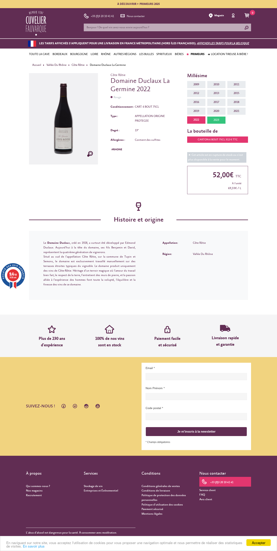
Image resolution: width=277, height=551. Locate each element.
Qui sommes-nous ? (38, 486)
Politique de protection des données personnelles (164, 498)
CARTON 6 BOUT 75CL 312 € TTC (218, 139)
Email (149, 368)
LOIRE (94, 54)
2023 (216, 120)
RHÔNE (106, 54)
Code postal (153, 408)
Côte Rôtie (78, 65)
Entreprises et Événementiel (101, 490)
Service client (207, 490)
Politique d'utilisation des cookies (162, 504)
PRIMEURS (197, 54)
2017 (216, 102)
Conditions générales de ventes (161, 486)
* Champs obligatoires (158, 442)
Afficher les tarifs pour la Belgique (223, 43)
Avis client (205, 499)
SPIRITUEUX (164, 54)
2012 (196, 93)
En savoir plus (34, 546)
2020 (216, 111)
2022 (196, 119)
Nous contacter (136, 16)
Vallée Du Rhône (56, 65)
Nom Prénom (154, 388)
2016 (196, 102)
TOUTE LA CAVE (39, 54)
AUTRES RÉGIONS (125, 54)
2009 (196, 84)
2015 (236, 93)
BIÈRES (179, 54)
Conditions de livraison (156, 490)
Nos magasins (34, 490)
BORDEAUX (60, 54)
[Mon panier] (247, 15)
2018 (236, 102)
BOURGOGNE (79, 54)
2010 (216, 84)
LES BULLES (146, 54)
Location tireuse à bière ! (229, 54)
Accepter (258, 542)
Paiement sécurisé (152, 509)
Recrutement (34, 495)
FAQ (202, 494)
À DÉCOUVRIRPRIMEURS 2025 (138, 4)
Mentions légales (152, 513)
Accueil (36, 65)
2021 (236, 111)
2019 (196, 111)
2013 (216, 93)
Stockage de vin (93, 486)
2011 (236, 84)
